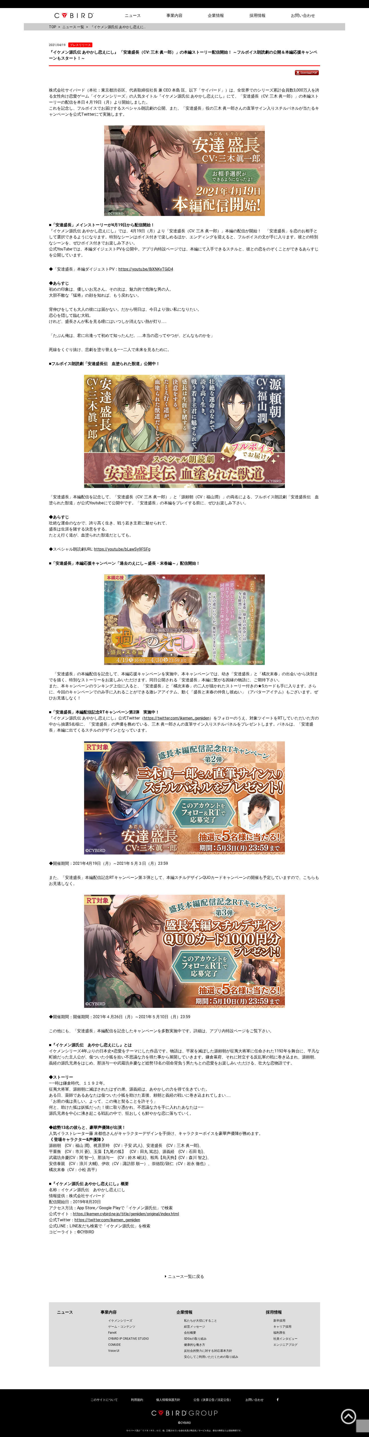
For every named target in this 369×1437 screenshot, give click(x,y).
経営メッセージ (194, 1326)
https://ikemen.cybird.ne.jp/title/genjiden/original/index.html (126, 1213)
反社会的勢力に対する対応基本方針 (208, 1351)
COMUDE (114, 1344)
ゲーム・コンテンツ (121, 1326)
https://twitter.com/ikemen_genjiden (176, 718)
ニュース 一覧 (73, 27)
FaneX (112, 1332)
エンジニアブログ (285, 1344)
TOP (52, 27)
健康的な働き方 (194, 1344)
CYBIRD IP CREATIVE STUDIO (128, 1338)
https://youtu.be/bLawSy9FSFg (122, 549)
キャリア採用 (282, 1326)
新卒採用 (279, 1320)
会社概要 (190, 1332)
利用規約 (137, 1400)
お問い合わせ (303, 15)
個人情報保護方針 (168, 1400)
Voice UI (113, 1351)
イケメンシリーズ (120, 1320)
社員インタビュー (285, 1338)
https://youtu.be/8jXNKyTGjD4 (145, 269)
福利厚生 (279, 1332)
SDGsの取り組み (195, 1338)
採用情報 (258, 15)
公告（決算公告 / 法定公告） (213, 1400)
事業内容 (174, 15)
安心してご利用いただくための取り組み (211, 1357)
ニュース (133, 15)
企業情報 (216, 15)
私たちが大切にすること (200, 1320)
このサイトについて (104, 1400)
